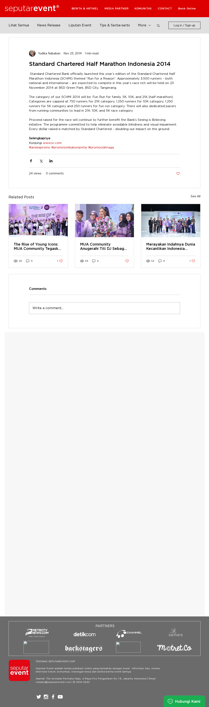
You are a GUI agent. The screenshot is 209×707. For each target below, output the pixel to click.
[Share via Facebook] (31, 161)
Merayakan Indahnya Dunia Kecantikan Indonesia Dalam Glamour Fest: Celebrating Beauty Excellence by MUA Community (170, 246)
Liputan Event (80, 25)
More (142, 25)
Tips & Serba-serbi (115, 25)
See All (195, 196)
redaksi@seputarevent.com (53, 681)
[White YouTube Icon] (60, 697)
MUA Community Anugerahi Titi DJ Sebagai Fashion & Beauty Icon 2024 (103, 246)
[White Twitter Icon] (39, 697)
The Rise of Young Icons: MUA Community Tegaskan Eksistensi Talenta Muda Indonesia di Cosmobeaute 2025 (38, 246)
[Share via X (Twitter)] (41, 161)
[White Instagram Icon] (46, 697)
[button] (116, 8)
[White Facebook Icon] (53, 697)
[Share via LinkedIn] (51, 161)
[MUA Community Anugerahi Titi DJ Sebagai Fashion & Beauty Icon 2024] (104, 220)
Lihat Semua (19, 25)
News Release (48, 25)
